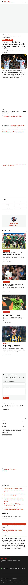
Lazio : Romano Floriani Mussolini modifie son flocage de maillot (12, 346)
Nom (3, 421)
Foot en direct (9, 39)
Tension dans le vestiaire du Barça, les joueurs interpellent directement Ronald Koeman (14, 499)
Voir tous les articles (14, 225)
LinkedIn (20, 205)
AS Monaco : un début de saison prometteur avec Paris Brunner (11, 314)
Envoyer (6, 397)
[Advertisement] (14, 18)
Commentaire (5, 409)
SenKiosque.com (12, 580)
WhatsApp (8, 205)
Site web (4, 426)
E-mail (4, 423)
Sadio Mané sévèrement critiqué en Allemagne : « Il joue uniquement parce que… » (13, 490)
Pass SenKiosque (20, 582)
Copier (20, 208)
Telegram (8, 208)
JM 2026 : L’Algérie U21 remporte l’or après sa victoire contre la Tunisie (13, 253)
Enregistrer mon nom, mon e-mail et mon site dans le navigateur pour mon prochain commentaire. (14, 430)
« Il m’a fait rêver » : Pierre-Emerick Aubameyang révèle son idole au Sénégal (14, 508)
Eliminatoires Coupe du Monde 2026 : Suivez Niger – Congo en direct (15, 494)
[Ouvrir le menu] (2, 2)
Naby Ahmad (12, 50)
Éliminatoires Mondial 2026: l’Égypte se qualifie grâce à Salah (13, 504)
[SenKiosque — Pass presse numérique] (14, 476)
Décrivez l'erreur (7, 387)
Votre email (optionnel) (8, 381)
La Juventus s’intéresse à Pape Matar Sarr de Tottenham (13, 284)
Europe (3, 39)
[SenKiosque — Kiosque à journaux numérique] (14, 571)
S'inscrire (14, 523)
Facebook (8, 202)
